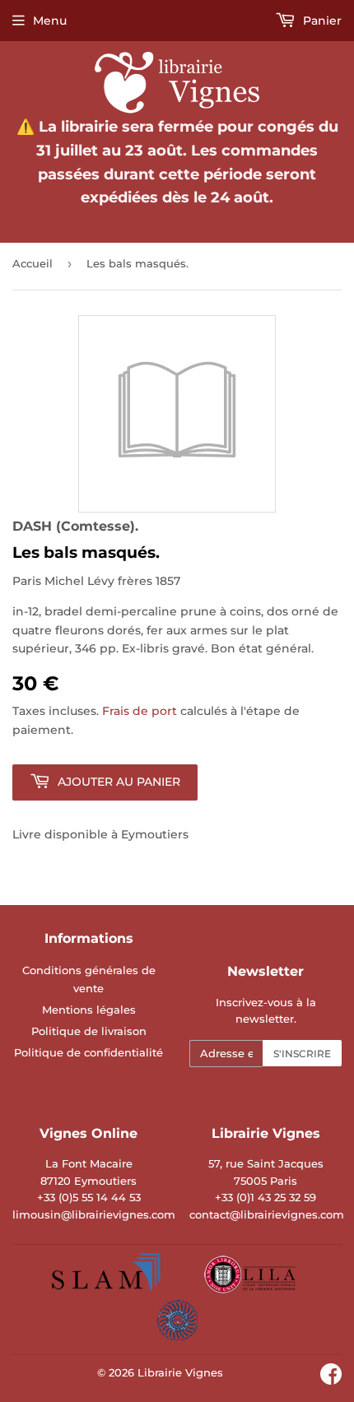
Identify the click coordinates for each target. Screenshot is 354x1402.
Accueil (32, 263)
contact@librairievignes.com (266, 1214)
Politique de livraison (89, 1031)
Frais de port (139, 710)
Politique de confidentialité (88, 1052)
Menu (50, 20)
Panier (321, 20)
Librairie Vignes (180, 1372)
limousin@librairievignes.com (93, 1214)
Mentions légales (89, 1009)
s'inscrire (302, 1053)
